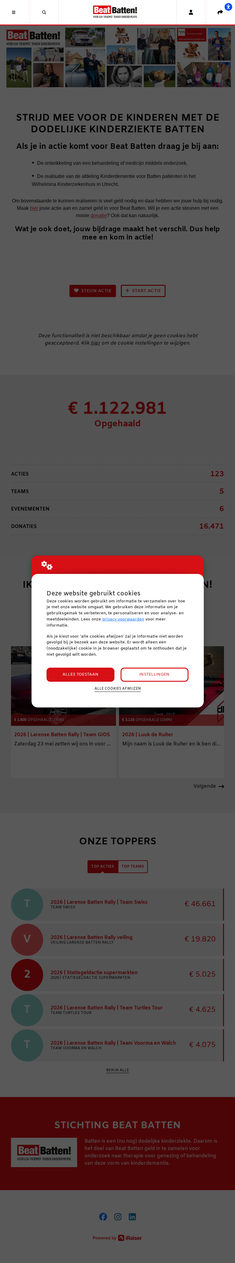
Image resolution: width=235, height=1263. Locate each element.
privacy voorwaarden (123, 619)
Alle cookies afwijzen (118, 688)
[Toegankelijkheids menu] (228, 6)
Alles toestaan (80, 674)
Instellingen (154, 674)
